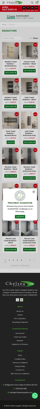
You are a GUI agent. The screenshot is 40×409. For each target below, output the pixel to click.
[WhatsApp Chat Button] (35, 396)
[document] (20, 204)
